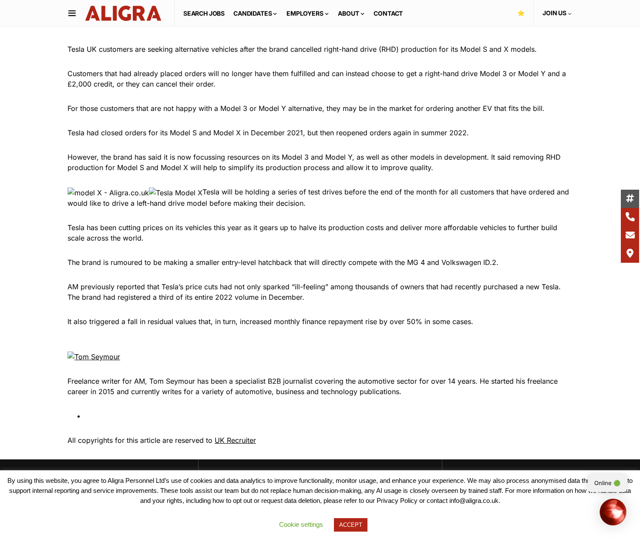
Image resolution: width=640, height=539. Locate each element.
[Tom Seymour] (93, 356)
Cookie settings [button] (301, 524)
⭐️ (521, 13)
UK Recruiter (235, 440)
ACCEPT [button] (350, 525)
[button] (72, 13)
